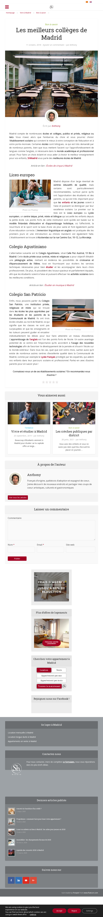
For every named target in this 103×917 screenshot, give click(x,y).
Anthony (73, 45)
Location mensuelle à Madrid (20, 732)
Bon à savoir (51, 24)
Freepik (76, 893)
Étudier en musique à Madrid (59, 285)
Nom (11, 544)
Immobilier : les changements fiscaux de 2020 (33, 840)
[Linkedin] (18, 880)
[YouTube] (26, 880)
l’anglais (34, 339)
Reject (74, 910)
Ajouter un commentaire (53, 45)
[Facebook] (11, 880)
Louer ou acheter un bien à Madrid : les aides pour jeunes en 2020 (40, 829)
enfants (66, 202)
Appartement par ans (51, 675)
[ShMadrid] (51, 6)
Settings (89, 910)
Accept (59, 910)
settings (33, 914)
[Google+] (33, 880)
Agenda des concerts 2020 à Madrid (30, 850)
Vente (59, 670)
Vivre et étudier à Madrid (29, 431)
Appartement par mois (51, 680)
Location (44, 670)
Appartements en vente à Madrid (22, 741)
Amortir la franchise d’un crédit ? (28, 809)
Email (40, 544)
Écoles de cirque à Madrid (59, 165)
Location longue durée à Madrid (22, 737)
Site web (70, 544)
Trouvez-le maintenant (49, 686)
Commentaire (14, 518)
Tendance (29, 427)
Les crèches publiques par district (74, 433)
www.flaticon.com (91, 893)
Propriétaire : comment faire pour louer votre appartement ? (38, 819)
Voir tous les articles (18, 497)
